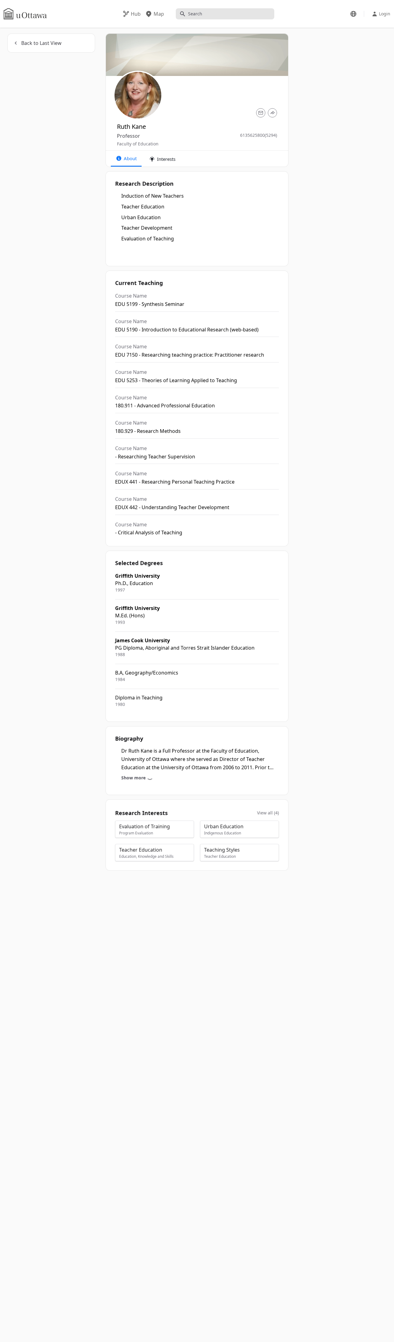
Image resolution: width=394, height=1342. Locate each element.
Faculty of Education (138, 144)
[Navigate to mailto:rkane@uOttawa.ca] (260, 112)
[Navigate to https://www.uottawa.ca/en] (25, 14)
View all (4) (268, 813)
